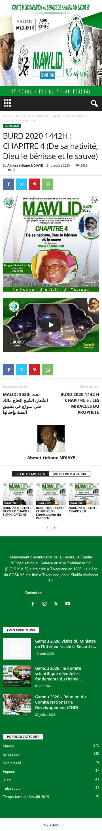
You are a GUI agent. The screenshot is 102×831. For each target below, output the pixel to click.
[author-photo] (51, 438)
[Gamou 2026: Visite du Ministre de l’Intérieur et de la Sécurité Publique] (17, 649)
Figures (9, 771)
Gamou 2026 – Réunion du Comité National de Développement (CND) (60, 702)
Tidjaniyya (11, 788)
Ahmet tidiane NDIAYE (25, 165)
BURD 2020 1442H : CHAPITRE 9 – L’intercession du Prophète (50, 513)
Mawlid (8, 746)
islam (7, 780)
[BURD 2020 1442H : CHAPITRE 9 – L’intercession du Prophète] (51, 493)
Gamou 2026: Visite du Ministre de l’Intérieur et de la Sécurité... (65, 643)
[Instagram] (46, 604)
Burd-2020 (23, 116)
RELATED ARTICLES (30, 474)
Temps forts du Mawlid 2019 (26, 797)
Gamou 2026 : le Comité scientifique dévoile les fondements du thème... (58, 673)
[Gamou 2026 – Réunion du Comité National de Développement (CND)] (17, 704)
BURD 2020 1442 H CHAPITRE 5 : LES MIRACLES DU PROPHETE (79, 403)
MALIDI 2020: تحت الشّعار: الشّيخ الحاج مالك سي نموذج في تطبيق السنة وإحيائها (25, 403)
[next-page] (54, 527)
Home (7, 116)
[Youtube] (68, 604)
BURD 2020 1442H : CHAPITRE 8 (83, 509)
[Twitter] (21, 184)
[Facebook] (8, 184)
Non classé (12, 763)
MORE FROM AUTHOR (69, 474)
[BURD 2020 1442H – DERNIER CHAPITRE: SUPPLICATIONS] (18, 493)
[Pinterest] (34, 184)
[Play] (51, 325)
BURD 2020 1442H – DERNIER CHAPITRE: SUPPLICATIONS (17, 511)
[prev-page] (47, 527)
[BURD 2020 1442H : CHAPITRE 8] (84, 493)
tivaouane (11, 754)
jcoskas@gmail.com (61, 593)
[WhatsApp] (47, 184)
